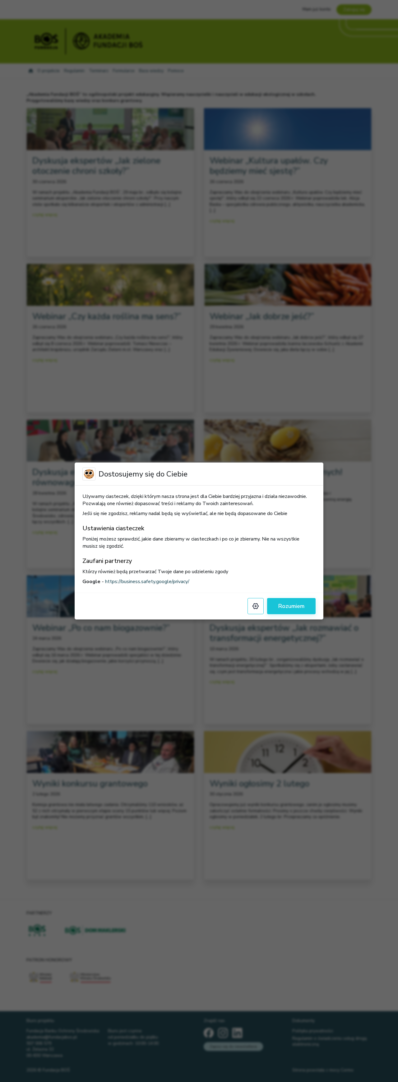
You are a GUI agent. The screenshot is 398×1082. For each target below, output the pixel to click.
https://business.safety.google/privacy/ (147, 581)
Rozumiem (291, 606)
